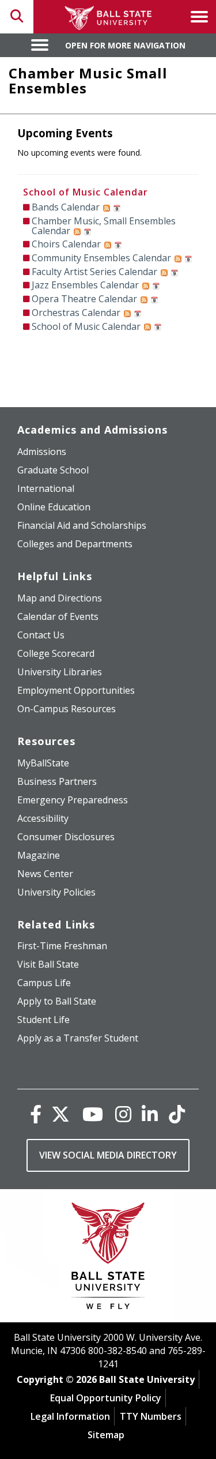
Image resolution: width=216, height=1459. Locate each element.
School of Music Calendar (85, 192)
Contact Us (41, 635)
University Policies (56, 892)
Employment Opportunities (76, 690)
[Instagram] (123, 1113)
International (45, 488)
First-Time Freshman (62, 945)
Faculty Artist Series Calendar (94, 271)
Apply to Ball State (56, 1001)
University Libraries (59, 671)
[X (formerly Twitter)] (60, 1113)
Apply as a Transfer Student (77, 1038)
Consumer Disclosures (66, 836)
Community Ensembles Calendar (101, 257)
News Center (45, 873)
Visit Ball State (48, 964)
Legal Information (70, 1416)
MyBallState (43, 763)
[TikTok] (177, 1113)
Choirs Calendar (66, 244)
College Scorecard (55, 653)
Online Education (53, 507)
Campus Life (44, 982)
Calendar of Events (57, 616)
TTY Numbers (150, 1416)
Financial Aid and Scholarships (81, 525)
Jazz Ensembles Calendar (85, 285)
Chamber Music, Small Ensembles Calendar (104, 226)
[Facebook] (35, 1113)
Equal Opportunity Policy (105, 1398)
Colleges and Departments (74, 543)
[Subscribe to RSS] (106, 207)
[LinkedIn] (150, 1113)
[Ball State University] (108, 1259)
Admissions (41, 451)
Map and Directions (59, 598)
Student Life (43, 1019)
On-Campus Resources (66, 708)
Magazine (38, 855)
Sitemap (106, 1434)
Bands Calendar (66, 207)
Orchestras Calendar (76, 312)
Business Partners (57, 781)
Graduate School (53, 470)
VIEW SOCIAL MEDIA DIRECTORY (108, 1155)
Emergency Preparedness (72, 800)
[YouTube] (92, 1113)
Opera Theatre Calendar (84, 298)
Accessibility (43, 818)
